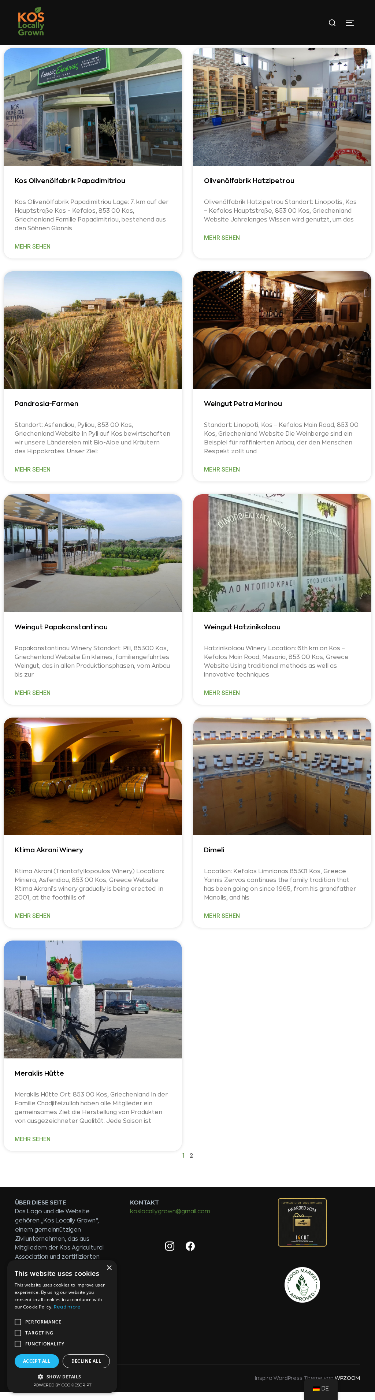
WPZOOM (347, 1378)
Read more (67, 1307)
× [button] (109, 1268)
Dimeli (214, 850)
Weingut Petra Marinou (243, 404)
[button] (62, 1376)
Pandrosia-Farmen (46, 404)
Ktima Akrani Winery (49, 850)
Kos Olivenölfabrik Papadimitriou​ (70, 181)
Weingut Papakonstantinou (61, 627)
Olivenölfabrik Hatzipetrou (249, 181)
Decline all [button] (86, 1361)
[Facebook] (190, 1246)
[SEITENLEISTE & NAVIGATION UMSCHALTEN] (352, 23)
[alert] (62, 1326)
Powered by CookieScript (62, 1385)
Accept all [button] (37, 1361)
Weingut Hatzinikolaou (242, 627)
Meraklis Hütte (40, 1073)
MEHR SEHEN (33, 246)
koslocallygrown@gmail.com (170, 1211)
